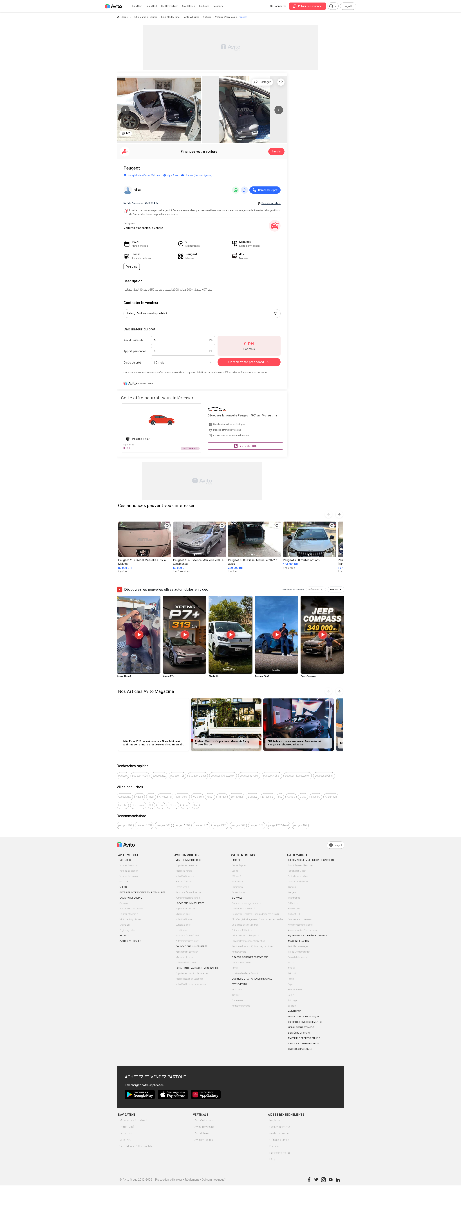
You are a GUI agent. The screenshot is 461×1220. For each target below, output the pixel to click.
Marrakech (182, 796)
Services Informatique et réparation (248, 941)
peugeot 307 (256, 825)
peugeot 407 (300, 825)
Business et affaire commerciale (252, 978)
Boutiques (204, 6)
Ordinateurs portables (298, 876)
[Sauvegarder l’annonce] (281, 82)
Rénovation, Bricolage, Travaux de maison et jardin (255, 914)
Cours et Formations (241, 962)
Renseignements (279, 1152)
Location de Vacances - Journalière (197, 968)
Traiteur (235, 995)
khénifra (315, 796)
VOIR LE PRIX (248, 446)
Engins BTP (125, 925)
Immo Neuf (127, 1127)
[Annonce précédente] (328, 514)
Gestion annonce (279, 1127)
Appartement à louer (185, 908)
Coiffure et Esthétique (242, 930)
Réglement (192, 1179)
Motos (124, 881)
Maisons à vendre (184, 871)
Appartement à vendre (186, 865)
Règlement (275, 1120)
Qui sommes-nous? (214, 1179)
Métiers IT (236, 876)
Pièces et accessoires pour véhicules (142, 892)
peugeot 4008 (140, 775)
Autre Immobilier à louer (187, 941)
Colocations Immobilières (191, 946)
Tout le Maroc (139, 17)
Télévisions (293, 903)
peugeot (122, 775)
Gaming (292, 887)
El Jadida (252, 796)
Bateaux (125, 935)
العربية (348, 6)
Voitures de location (129, 871)
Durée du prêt (132, 362)
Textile (291, 979)
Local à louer (181, 930)
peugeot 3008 (144, 825)
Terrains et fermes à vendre (188, 892)
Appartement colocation (187, 952)
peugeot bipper (197, 775)
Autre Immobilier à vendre (188, 898)
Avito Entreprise (203, 1140)
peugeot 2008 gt (324, 775)
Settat (185, 805)
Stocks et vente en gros (303, 1043)
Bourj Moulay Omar (170, 17)
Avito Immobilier (204, 1127)
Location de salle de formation (246, 973)
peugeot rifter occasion (297, 775)
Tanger (222, 796)
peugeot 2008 (182, 825)
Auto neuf (137, 6)
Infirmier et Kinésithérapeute (245, 935)
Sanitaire (292, 1006)
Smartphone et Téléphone (300, 865)
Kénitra (291, 796)
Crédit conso (188, 6)
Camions (124, 903)
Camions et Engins (131, 897)
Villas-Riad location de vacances (191, 984)
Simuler (276, 151)
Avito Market (202, 1133)
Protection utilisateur (168, 1179)
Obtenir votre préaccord (246, 362)
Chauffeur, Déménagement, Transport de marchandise (257, 919)
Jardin (291, 995)
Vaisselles (292, 962)
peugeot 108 (177, 775)
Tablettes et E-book (297, 871)
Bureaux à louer (183, 925)
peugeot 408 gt (271, 775)
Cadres (235, 871)
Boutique (274, 1146)
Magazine (218, 6)
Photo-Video (293, 908)
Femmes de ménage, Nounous (246, 903)
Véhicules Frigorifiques (130, 919)
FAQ (272, 1159)
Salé (195, 805)
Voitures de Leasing (129, 876)
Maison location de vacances (189, 979)
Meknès (153, 17)
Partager (265, 82)
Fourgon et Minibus (129, 914)
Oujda (303, 796)
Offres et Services (279, 1140)
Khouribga (331, 796)
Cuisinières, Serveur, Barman (245, 925)
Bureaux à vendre (184, 881)
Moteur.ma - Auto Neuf (133, 1120)
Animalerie (294, 1011)
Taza (161, 805)
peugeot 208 (125, 825)
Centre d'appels (239, 865)
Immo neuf (151, 6)
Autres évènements (241, 1006)
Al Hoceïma (165, 796)
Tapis (290, 984)
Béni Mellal (237, 796)
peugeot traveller (249, 775)
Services (237, 897)
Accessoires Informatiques (300, 925)
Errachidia (268, 796)
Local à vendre (182, 887)
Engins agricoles (127, 930)
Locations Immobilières (190, 903)
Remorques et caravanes (131, 908)
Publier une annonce (310, 6)
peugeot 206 (201, 825)
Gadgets (292, 892)
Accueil (125, 17)
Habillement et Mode (301, 1027)
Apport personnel (135, 351)
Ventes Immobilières (188, 860)
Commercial (237, 887)
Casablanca (124, 796)
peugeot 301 (220, 825)
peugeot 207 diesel (278, 825)
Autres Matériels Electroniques (302, 930)
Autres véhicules (130, 941)
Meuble (291, 968)
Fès (280, 796)
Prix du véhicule (133, 340)
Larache (122, 805)
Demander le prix (268, 190)
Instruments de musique (303, 1016)
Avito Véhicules (191, 17)
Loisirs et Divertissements (305, 1022)
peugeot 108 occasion (223, 775)
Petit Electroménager (298, 946)
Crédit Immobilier (169, 6)
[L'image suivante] (278, 110)
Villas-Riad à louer (184, 919)
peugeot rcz (159, 775)
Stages (235, 968)
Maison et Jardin (298, 941)
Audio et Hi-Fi (294, 914)
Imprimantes (294, 898)
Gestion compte (279, 1133)
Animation (237, 989)
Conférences (237, 1000)
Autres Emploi (238, 892)
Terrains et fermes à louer (187, 935)
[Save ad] (167, 525)
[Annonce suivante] (339, 514)
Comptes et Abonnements (300, 919)
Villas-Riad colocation (186, 962)
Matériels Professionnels (304, 1038)
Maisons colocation (185, 957)
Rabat (151, 796)
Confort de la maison (297, 957)
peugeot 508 (238, 825)
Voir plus (131, 266)
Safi (151, 805)
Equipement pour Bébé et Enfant (307, 935)
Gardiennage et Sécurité (243, 908)
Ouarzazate (138, 805)
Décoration (293, 973)
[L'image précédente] (125, 110)
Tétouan (172, 805)
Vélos (123, 887)
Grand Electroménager (299, 952)
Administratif (238, 881)
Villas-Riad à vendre (185, 876)
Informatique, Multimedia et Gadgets (311, 860)
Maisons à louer (183, 914)
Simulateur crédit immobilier (137, 1146)
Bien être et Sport (299, 1032)
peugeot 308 (163, 825)
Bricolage (292, 1000)
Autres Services (239, 952)
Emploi (236, 860)
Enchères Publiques (300, 1049)
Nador (210, 796)
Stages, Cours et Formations (250, 957)
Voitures (207, 17)
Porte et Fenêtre (295, 989)
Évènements (239, 984)
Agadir (139, 796)
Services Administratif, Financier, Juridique (252, 946)
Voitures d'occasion (225, 17)
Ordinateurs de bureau (298, 881)
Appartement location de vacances (192, 973)
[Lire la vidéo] (139, 634)
